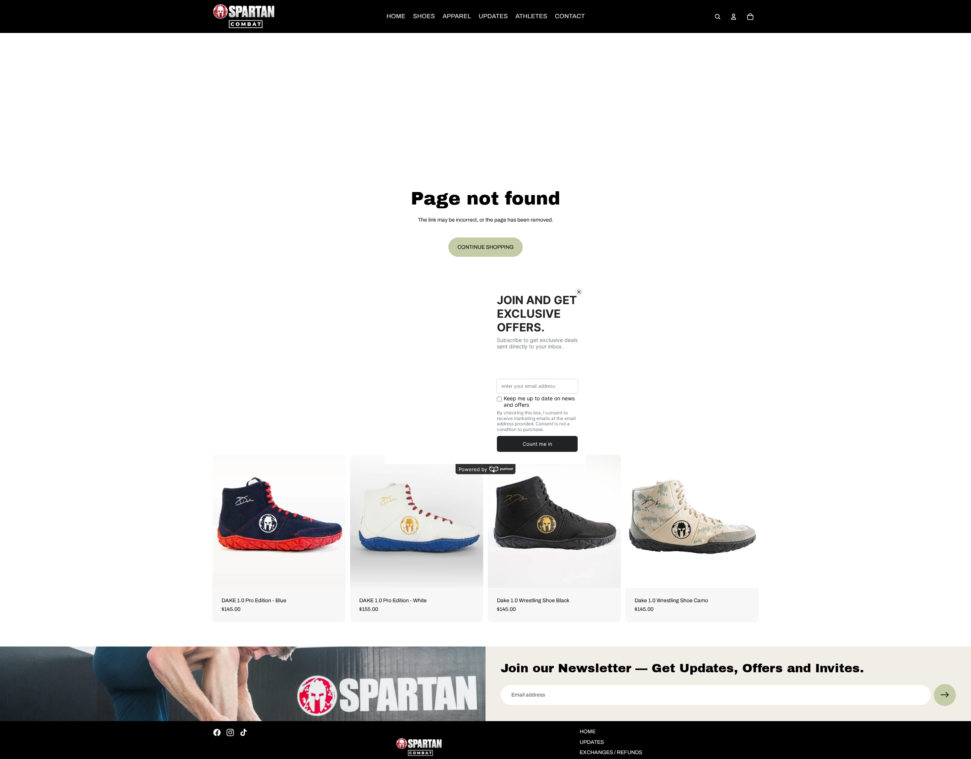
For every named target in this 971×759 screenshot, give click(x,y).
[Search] (717, 16)
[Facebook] (217, 732)
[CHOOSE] (334, 576)
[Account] (733, 16)
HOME (587, 731)
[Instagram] (230, 732)
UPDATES (592, 742)
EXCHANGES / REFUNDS (611, 752)
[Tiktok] (243, 732)
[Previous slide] (223, 521)
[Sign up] (945, 695)
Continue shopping (485, 247)
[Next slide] (334, 521)
